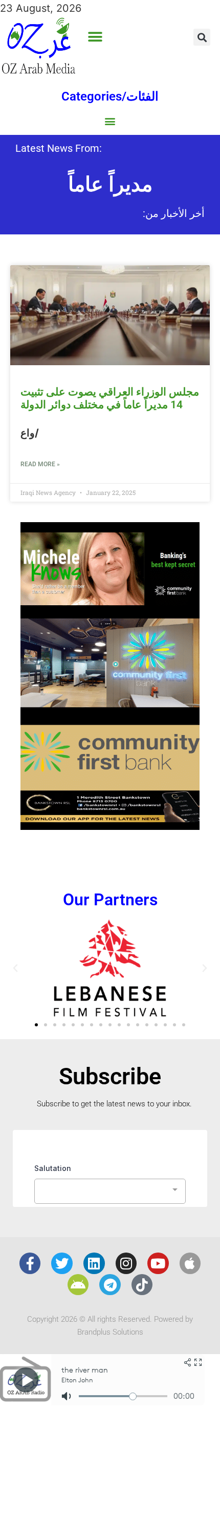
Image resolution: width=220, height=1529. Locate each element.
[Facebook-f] (30, 1263)
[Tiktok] (142, 1285)
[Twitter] (62, 1263)
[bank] (110, 826)
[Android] (78, 1285)
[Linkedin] (94, 1263)
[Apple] (190, 1263)
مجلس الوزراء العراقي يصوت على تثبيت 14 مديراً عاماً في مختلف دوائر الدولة (109, 398)
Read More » (40, 464)
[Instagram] (126, 1263)
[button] (94, 37)
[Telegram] (110, 1285)
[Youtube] (158, 1263)
